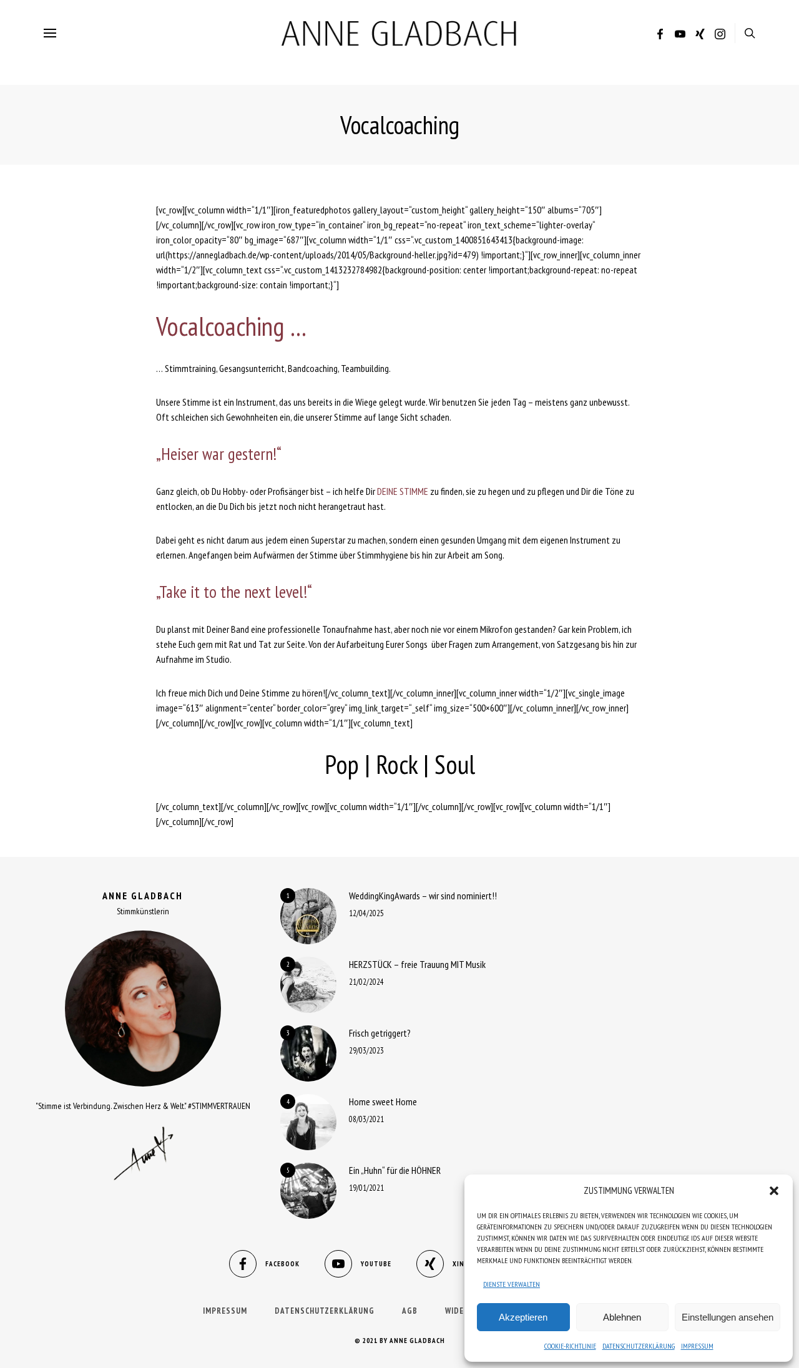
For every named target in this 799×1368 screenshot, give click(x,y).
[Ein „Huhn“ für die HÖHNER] (308, 1191)
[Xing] (700, 35)
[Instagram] (720, 35)
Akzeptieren (523, 1317)
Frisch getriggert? (380, 1033)
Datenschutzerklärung (638, 1346)
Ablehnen (622, 1317)
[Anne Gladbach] (399, 33)
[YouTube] (680, 35)
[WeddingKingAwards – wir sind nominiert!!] (308, 916)
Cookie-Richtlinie (570, 1346)
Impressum (697, 1346)
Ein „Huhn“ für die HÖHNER (395, 1170)
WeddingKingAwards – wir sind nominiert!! (423, 895)
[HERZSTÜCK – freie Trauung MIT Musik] (308, 985)
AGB (410, 1311)
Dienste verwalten (511, 1284)
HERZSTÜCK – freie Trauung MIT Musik (417, 964)
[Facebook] (660, 35)
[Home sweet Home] (308, 1122)
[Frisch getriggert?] (308, 1053)
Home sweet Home (383, 1101)
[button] (774, 1191)
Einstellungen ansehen (727, 1317)
